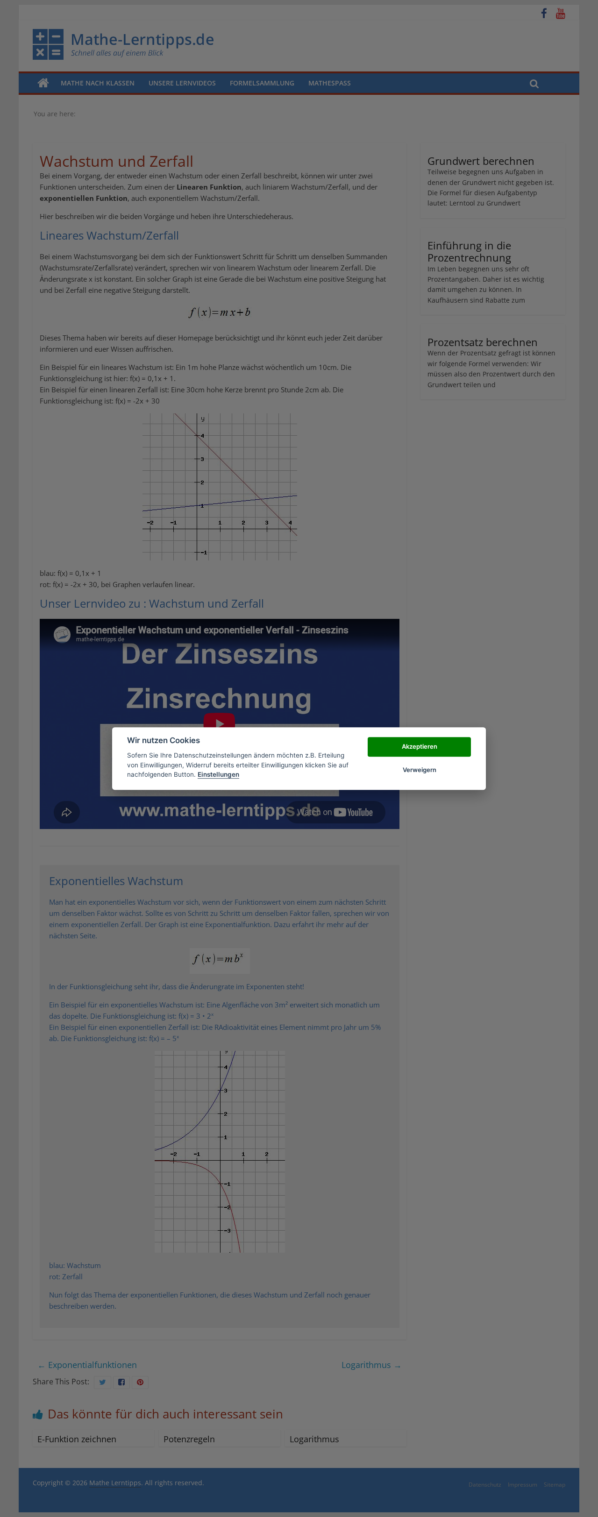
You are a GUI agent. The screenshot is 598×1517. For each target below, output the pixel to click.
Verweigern (419, 769)
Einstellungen (218, 774)
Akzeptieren (419, 746)
